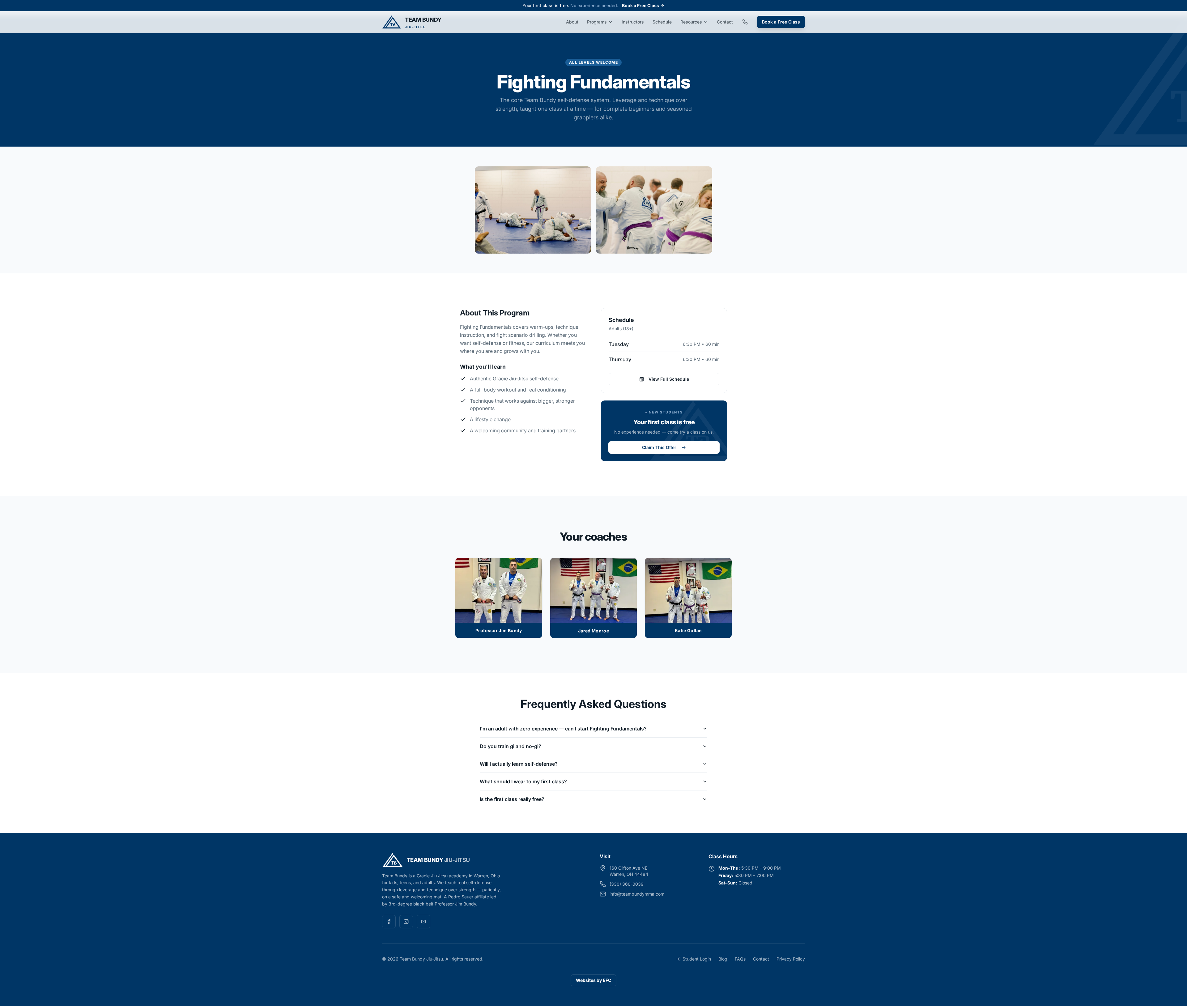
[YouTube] (423, 921)
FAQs (740, 958)
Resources (691, 21)
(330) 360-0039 (627, 884)
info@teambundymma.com (637, 894)
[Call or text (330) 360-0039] (745, 22)
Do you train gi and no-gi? (510, 746)
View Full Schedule (669, 379)
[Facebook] (389, 921)
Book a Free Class (640, 5)
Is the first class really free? (512, 799)
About (572, 21)
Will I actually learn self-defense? (519, 764)
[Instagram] (406, 921)
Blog (722, 958)
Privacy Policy (790, 958)
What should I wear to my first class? (523, 781)
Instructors (633, 21)
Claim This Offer (659, 447)
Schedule (662, 21)
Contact (725, 21)
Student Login (697, 958)
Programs (597, 21)
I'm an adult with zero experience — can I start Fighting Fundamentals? (563, 729)
